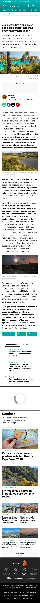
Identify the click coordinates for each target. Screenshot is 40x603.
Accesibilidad (30, 598)
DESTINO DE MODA (8, 540)
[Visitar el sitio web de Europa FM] (33, 574)
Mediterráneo (9, 334)
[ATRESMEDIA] (20, 563)
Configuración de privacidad (27, 595)
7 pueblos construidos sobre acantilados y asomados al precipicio (20, 354)
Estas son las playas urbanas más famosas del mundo (21, 380)
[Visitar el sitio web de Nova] (33, 569)
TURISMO (23, 515)
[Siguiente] (36, 1)
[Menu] (37, 5)
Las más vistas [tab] (11, 344)
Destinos (8, 414)
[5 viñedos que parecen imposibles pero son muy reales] (20, 476)
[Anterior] (15, 1)
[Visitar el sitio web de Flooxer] (31, 578)
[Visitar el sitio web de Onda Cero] (24, 574)
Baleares (32, 334)
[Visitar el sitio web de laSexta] (15, 569)
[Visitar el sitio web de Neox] (24, 569)
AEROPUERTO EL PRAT (17, 362)
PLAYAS (11, 377)
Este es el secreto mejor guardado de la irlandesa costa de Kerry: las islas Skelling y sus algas (10, 519)
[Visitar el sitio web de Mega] (6, 574)
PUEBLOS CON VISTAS (16, 349)
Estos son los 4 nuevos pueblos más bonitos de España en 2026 (17, 456)
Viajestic (4, 14)
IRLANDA (5, 515)
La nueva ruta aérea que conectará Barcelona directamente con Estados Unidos (20, 367)
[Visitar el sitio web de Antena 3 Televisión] (6, 569)
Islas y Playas (8, 10)
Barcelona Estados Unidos (25, 1)
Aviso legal (7, 592)
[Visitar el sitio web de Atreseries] (15, 574)
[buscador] (33, 5)
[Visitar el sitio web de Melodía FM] (9, 578)
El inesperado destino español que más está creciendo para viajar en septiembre (28, 519)
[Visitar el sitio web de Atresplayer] (20, 578)
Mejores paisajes (21, 420)
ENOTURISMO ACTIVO (9, 488)
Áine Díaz (11, 95)
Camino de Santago (9, 423)
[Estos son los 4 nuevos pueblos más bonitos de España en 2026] (20, 439)
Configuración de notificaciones (15, 598)
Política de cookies (30, 592)
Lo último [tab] (25, 344)
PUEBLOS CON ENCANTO (10, 450)
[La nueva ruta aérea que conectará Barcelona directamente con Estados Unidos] (29, 533)
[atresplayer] (29, 5)
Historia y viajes (7, 420)
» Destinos (11, 14)
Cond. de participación (10, 595)
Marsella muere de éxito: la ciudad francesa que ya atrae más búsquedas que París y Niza (10, 544)
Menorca (21, 334)
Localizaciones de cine (23, 10)
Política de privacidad (17, 592)
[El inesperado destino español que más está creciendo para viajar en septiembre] (29, 508)
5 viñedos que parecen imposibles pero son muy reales (18, 493)
